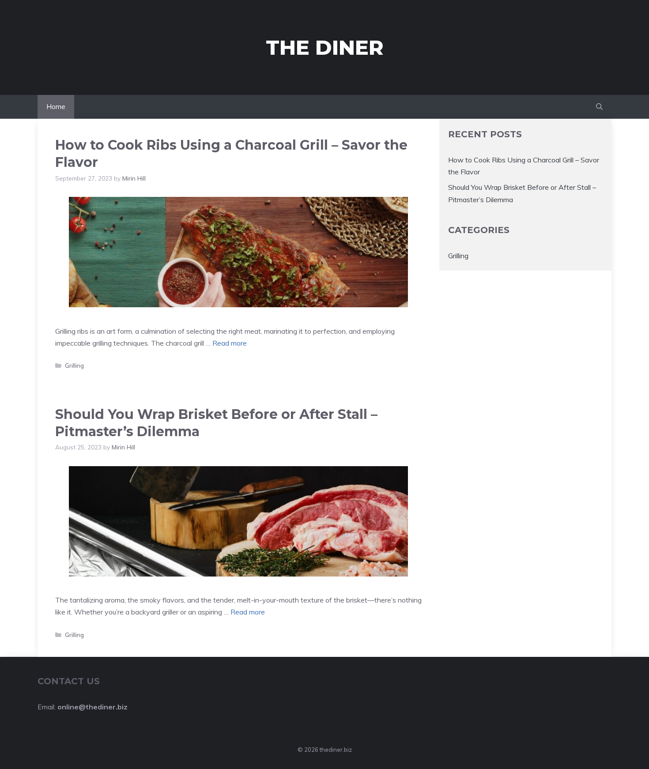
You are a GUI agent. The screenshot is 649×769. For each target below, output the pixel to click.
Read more (229, 343)
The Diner (325, 47)
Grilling (74, 365)
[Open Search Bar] (599, 107)
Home (55, 106)
